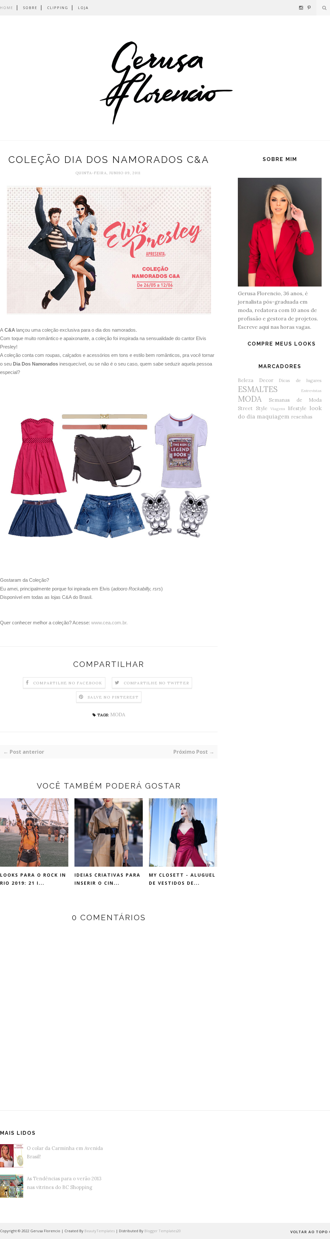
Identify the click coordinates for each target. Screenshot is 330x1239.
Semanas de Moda (295, 400)
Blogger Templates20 (162, 1230)
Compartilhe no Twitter (156, 682)
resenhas (301, 417)
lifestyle (297, 408)
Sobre (30, 7)
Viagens (277, 408)
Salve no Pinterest (113, 697)
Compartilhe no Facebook (67, 682)
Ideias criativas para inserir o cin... (107, 879)
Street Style (252, 408)
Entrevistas (311, 390)
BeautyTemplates (99, 1230)
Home (6, 7)
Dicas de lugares (300, 380)
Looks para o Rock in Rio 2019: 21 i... (33, 879)
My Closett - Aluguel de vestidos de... (182, 879)
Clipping (57, 7)
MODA (117, 714)
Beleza (245, 380)
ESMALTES (258, 389)
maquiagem (273, 416)
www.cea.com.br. (109, 622)
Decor (266, 380)
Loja (83, 7)
